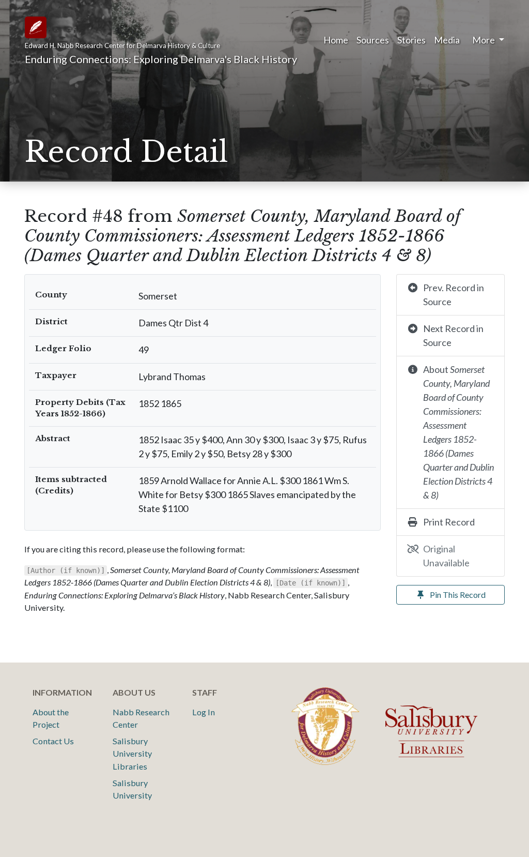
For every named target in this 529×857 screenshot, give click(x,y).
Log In (203, 712)
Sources (372, 40)
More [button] (484, 40)
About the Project (51, 718)
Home (335, 40)
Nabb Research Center (141, 718)
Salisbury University (132, 789)
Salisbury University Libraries (132, 753)
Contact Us (53, 741)
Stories (411, 40)
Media (447, 40)
